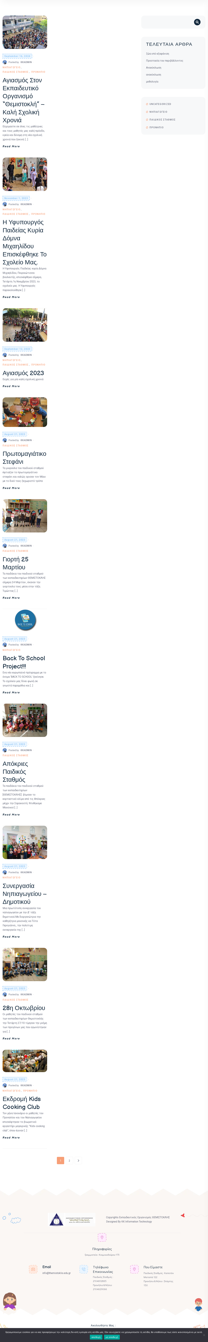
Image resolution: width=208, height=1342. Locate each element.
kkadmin (26, 62)
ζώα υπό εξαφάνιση (157, 53)
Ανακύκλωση (153, 67)
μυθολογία (152, 81)
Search (200, 22)
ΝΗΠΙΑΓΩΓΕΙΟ (11, 67)
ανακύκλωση (153, 74)
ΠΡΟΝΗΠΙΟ (38, 72)
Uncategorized (160, 104)
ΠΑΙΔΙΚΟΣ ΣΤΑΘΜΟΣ (16, 72)
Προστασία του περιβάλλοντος (164, 60)
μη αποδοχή (112, 1337)
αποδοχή (96, 1337)
